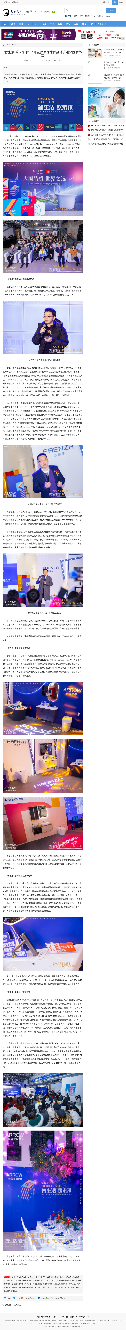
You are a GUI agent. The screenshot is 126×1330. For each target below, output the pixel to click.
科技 (52, 24)
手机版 (121, 2)
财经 (21, 24)
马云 (93, 16)
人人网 (42, 1298)
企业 (60, 24)
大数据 (100, 24)
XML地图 (65, 1317)
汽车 (29, 24)
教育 (37, 24)
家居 (44, 24)
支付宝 (87, 16)
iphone (108, 16)
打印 (63, 1298)
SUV (75, 16)
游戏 (68, 24)
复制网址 (56, 1298)
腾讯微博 (35, 1298)
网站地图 (82, 1317)
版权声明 (57, 1317)
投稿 (114, 2)
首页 (5, 24)
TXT (87, 1317)
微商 (92, 24)
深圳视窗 (17, 1305)
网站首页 (40, 1317)
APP (81, 16)
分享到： (9, 1298)
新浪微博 (26, 1298)
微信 (49, 1298)
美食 (76, 24)
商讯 (84, 24)
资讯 (13, 24)
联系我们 (48, 1317)
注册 (109, 2)
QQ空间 (17, 1298)
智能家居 (100, 16)
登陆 (104, 2)
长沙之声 (8, 44)
